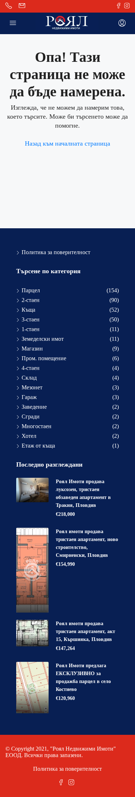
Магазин (32, 348)
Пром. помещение (44, 358)
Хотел (29, 436)
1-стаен (31, 329)
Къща (28, 310)
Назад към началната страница (67, 143)
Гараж (29, 397)
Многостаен (36, 426)
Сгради (31, 416)
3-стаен (31, 319)
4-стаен (31, 368)
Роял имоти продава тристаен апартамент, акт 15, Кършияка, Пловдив (85, 631)
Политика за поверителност (56, 252)
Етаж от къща (38, 446)
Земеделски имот (43, 339)
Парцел (31, 290)
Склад (29, 378)
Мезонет (32, 387)
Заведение (34, 407)
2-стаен (31, 300)
